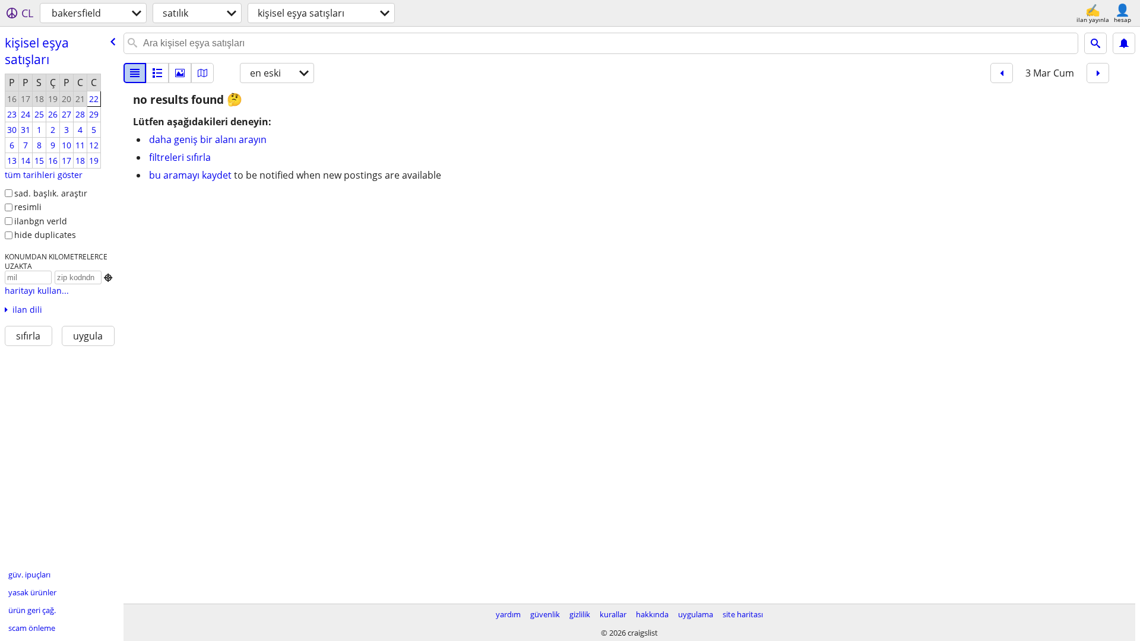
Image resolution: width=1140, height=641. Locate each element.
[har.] (202, 73)
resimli (28, 206)
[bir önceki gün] (1001, 73)
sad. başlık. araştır (50, 193)
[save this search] (1124, 43)
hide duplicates (45, 234)
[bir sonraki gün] (1098, 73)
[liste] (135, 73)
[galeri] (180, 73)
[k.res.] (157, 73)
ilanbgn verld (40, 221)
